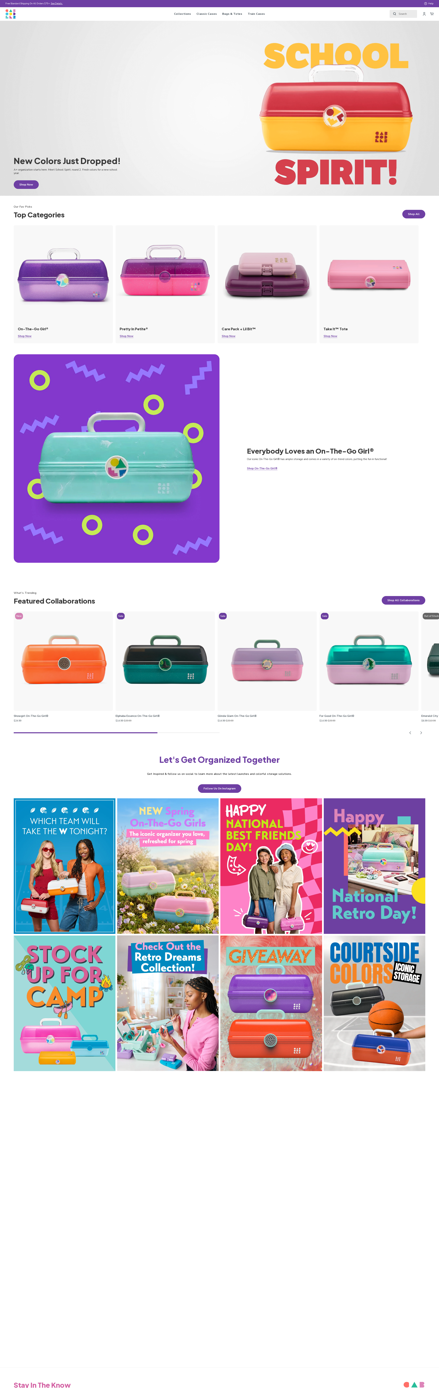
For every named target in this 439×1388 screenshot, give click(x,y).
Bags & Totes (232, 14)
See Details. (57, 3)
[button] (410, 733)
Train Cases (256, 14)
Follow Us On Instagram (220, 788)
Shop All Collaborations (403, 600)
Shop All (414, 214)
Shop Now (25, 336)
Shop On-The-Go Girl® (262, 468)
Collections (182, 14)
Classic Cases (207, 14)
